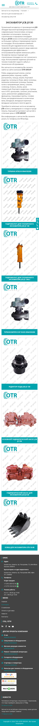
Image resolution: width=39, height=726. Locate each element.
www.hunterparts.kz (11, 659)
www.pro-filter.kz (9, 670)
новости (7, 697)
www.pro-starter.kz (10, 665)
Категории (5, 605)
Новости (4, 614)
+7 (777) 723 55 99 (10, 586)
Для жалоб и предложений (30, 3)
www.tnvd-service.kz (11, 654)
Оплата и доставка (8, 611)
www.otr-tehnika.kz (10, 643)
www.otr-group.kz (10, 637)
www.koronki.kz (9, 648)
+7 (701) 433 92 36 (10, 584)
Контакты (5, 617)
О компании (6, 608)
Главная (4, 601)
